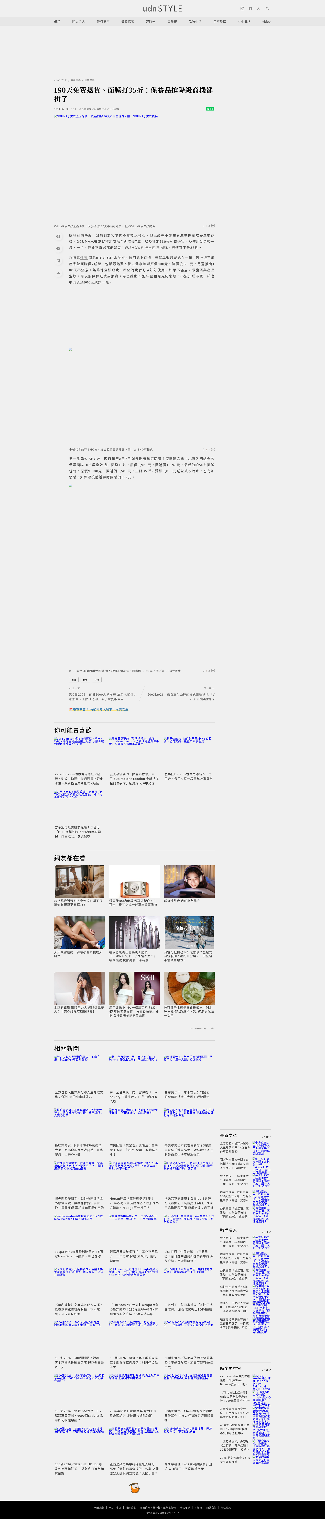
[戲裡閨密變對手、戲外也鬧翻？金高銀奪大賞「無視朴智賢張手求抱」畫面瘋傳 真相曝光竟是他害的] (79, 1178)
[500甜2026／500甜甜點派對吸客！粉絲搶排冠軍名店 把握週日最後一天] (79, 1338)
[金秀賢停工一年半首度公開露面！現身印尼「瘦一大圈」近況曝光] (189, 1072)
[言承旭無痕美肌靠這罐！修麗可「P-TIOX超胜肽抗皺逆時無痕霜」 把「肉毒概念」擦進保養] (79, 807)
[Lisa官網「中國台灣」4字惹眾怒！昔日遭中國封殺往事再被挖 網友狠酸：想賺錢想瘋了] (189, 1232)
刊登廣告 (99, 1507)
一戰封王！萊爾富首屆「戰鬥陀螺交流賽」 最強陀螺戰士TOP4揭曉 (189, 1306)
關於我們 (211, 1507)
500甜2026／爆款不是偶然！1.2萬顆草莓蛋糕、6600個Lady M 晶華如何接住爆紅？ (79, 1415)
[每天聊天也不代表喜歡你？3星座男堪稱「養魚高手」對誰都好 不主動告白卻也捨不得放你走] (189, 1125)
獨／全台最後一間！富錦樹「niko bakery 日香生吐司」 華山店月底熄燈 (134, 1096)
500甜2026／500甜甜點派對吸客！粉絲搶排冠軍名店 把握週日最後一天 (79, 1362)
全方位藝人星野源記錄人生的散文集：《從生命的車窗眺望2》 (79, 1094)
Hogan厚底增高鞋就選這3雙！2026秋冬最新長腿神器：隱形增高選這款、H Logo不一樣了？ (134, 1203)
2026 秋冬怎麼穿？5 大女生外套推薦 (235, 1460)
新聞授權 (131, 1507)
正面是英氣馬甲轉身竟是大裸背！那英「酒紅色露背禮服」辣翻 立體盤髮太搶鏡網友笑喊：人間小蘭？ (134, 1468)
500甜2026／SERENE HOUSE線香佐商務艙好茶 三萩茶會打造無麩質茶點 (79, 1468)
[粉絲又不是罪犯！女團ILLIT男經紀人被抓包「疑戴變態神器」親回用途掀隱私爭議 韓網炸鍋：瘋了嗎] (189, 1178)
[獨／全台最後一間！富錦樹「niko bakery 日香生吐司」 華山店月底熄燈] (134, 1072)
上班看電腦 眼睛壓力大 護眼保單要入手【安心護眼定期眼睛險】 (79, 1009)
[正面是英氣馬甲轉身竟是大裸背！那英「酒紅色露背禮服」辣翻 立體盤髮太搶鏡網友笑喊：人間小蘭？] (134, 1444)
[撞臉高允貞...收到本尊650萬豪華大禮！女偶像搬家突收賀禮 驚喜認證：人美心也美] (79, 1125)
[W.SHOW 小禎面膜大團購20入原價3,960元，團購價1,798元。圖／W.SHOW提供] (142, 575)
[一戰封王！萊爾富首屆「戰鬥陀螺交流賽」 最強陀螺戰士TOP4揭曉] (189, 1285)
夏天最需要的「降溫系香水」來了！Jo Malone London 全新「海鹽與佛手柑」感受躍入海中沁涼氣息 (134, 781)
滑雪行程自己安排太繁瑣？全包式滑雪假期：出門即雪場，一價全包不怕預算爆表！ (188, 956)
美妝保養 (127, 21)
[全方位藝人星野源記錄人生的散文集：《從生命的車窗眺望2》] (79, 1072)
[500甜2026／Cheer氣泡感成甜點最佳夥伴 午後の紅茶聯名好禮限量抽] (189, 1391)
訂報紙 (198, 1507)
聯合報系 (185, 1507)
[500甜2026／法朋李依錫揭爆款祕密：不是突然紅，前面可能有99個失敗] (189, 1338)
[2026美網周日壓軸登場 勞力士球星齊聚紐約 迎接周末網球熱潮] (134, 1391)
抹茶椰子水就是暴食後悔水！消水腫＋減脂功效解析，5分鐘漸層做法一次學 (189, 1011)
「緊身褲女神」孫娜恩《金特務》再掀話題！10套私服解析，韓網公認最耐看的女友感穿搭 (234, 1447)
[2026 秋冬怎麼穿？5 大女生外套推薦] (262, 1462)
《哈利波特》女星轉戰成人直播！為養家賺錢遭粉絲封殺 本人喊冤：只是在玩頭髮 (79, 1309)
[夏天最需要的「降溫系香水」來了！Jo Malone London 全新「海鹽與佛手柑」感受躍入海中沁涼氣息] (134, 754)
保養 (85, 679)
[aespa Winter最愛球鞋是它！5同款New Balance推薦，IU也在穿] (79, 1232)
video (266, 21)
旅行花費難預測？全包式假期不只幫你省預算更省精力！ (78, 903)
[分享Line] (58, 248)
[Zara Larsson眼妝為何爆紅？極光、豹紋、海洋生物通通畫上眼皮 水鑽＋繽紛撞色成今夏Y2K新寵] (79, 754)
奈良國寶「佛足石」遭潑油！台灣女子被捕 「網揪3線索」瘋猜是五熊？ (134, 1150)
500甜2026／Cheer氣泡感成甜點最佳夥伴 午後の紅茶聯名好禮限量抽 (189, 1415)
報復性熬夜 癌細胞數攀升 (182, 901)
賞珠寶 (172, 21)
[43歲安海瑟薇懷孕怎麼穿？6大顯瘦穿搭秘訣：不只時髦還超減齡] (262, 1429)
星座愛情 (219, 21)
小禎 (97, 679)
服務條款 (145, 1507)
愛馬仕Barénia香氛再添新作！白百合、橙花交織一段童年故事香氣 (189, 776)
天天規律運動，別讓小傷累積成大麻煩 (78, 954)
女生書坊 (244, 21)
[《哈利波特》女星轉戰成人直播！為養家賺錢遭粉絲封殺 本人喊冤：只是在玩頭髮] (79, 1285)
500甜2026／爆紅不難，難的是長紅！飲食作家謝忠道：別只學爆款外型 (134, 1362)
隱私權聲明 (169, 1507)
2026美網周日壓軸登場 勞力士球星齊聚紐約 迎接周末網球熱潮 (133, 1413)
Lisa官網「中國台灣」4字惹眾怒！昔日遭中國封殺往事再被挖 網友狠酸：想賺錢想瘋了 (189, 1256)
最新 (57, 21)
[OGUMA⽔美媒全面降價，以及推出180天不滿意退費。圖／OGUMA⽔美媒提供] (134, 168)
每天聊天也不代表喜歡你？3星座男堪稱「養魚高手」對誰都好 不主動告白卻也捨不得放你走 (189, 1150)
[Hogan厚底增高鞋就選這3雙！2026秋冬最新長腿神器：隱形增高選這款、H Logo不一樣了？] (134, 1178)
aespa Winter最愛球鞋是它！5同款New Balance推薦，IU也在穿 (79, 1253)
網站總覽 (226, 1507)
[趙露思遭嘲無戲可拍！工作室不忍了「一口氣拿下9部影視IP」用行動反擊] (134, 1232)
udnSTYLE (60, 80)
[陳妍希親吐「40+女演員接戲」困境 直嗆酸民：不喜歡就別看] (189, 1444)
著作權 (156, 1507)
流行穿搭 (103, 21)
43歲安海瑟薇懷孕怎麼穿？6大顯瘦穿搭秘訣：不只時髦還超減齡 (235, 1429)
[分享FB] (58, 236)
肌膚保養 (89, 80)
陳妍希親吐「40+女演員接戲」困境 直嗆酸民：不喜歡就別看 (188, 1466)
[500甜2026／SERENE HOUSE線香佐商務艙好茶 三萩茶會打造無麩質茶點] (79, 1444)
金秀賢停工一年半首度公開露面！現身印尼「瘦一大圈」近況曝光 (189, 1094)
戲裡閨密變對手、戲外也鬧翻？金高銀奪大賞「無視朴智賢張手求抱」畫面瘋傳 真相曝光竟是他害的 (79, 1203)
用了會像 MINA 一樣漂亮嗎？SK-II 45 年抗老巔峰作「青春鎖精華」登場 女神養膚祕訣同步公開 (134, 1011)
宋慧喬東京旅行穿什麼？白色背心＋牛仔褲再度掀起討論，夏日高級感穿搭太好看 (234, 1415)
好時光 (151, 21)
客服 (118, 1507)
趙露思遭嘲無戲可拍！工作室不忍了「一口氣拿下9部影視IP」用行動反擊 (134, 1256)
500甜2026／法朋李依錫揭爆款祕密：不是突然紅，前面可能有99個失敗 (189, 1362)
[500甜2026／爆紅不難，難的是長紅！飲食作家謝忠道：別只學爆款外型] (134, 1338)
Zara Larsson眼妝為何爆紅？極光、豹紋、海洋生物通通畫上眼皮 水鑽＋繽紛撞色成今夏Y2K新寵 (79, 778)
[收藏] (58, 261)
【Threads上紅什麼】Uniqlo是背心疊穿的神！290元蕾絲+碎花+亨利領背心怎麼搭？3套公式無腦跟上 (134, 1311)
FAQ (111, 1507)
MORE (265, 1137)
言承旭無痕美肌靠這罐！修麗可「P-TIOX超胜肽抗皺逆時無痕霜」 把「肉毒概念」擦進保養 (79, 831)
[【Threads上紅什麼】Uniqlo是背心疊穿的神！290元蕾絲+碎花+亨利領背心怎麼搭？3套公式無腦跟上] (134, 1285)
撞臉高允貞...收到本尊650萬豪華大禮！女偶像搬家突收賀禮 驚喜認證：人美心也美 (79, 1150)
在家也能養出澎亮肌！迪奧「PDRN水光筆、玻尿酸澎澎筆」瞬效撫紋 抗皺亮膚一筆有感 (133, 956)
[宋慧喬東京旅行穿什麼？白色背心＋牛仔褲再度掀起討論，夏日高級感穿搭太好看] (262, 1413)
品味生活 (195, 21)
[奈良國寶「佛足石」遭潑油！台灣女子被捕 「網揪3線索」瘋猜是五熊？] (134, 1125)
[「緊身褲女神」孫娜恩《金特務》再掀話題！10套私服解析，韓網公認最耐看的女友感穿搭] (262, 1445)
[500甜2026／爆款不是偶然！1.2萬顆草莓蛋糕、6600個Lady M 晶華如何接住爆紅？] (79, 1391)
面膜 (74, 679)
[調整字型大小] (58, 273)
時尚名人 (78, 21)
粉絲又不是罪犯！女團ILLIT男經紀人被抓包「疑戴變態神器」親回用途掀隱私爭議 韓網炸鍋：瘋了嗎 (189, 1203)
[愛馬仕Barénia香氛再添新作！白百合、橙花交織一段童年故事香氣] (189, 754)
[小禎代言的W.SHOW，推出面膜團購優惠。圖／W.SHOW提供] (142, 396)
